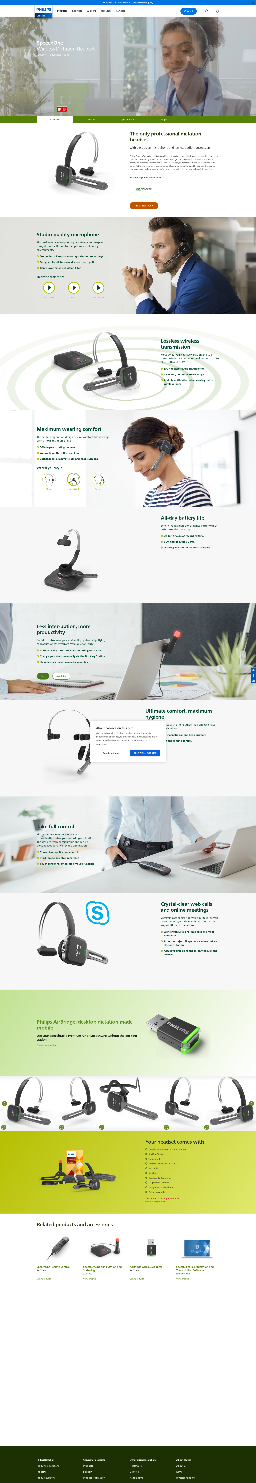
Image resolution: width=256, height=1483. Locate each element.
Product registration (94, 1478)
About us (181, 1466)
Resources (105, 11)
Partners (120, 11)
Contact (188, 11)
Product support (46, 1478)
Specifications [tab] (128, 119)
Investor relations (185, 1478)
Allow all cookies (145, 753)
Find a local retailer (144, 205)
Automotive (136, 1478)
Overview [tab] (55, 119)
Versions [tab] (91, 119)
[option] (29, 1103)
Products (62, 11)
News (179, 1472)
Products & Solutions (48, 1466)
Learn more (101, 744)
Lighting (134, 1472)
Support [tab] (164, 119)
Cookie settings (111, 753)
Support (91, 11)
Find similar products (59, 55)
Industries (76, 11)
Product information (47, 1045)
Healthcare (136, 1466)
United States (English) (142, 2)
